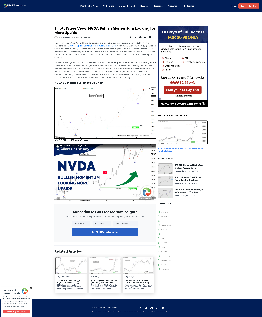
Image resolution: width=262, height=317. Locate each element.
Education (144, 6)
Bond (163, 221)
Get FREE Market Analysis (105, 232)
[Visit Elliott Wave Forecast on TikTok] (169, 308)
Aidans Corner (166, 212)
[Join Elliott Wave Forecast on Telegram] (163, 308)
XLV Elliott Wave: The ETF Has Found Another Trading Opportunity (188, 180)
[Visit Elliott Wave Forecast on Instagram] (157, 308)
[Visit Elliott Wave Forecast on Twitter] (146, 308)
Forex (164, 243)
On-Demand (108, 6)
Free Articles (174, 6)
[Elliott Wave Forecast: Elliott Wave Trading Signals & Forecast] (23, 6)
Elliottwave (165, 234)
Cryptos (164, 229)
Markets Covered (127, 6)
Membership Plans (89, 6)
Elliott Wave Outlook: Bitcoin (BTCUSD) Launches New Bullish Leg (104, 282)
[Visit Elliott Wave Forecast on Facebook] (140, 308)
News (164, 251)
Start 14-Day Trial (249, 6)
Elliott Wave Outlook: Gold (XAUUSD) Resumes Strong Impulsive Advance (137, 282)
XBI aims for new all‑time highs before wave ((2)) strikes (68, 282)
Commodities (166, 225)
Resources (158, 6)
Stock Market (166, 260)
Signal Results (165, 256)
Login (234, 6)
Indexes (163, 247)
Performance (190, 6)
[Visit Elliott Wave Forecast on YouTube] (151, 308)
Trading (164, 265)
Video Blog (165, 269)
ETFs (163, 238)
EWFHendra (65, 37)
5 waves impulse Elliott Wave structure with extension (92, 46)
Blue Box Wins (165, 216)
